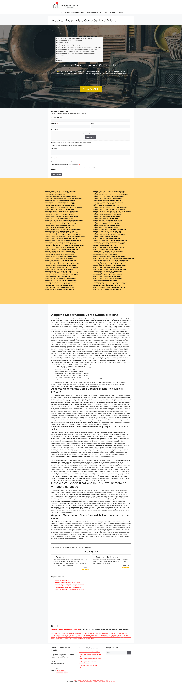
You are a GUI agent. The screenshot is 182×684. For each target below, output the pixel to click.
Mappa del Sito (104, 680)
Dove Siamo (113, 12)
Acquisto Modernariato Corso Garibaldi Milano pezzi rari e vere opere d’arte (77, 49)
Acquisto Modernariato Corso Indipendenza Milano (69, 584)
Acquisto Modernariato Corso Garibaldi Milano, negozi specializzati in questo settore (79, 47)
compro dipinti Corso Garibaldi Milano (83, 638)
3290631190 (60, 670)
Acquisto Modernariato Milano (63, 580)
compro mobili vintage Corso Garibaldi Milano (99, 635)
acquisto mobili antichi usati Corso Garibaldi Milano (70, 635)
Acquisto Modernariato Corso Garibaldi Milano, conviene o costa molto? (76, 53)
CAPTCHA (54, 170)
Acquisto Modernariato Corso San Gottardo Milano (69, 589)
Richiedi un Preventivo (63, 42)
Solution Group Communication (102, 681)
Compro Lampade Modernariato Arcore (90, 658)
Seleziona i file (90, 137)
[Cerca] (129, 653)
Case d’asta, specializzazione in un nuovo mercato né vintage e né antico (76, 51)
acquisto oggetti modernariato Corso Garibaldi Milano (66, 633)
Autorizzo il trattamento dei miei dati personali (64, 161)
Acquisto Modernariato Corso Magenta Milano (68, 587)
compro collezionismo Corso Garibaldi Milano (95, 633)
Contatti (121, 12)
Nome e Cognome (57, 117)
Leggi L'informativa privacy (81, 680)
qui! (79, 164)
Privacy (54, 158)
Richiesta (54, 148)
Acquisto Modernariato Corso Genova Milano (67, 582)
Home (60, 12)
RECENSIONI (60, 55)
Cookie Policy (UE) (94, 680)
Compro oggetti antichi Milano (94, 12)
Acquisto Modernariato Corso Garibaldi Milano (69, 40)
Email (93, 123)
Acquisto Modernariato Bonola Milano (89, 652)
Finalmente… (60, 57)
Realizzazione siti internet (86, 681)
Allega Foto (54, 129)
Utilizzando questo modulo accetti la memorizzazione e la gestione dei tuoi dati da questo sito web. (78, 167)
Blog (106, 12)
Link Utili (59, 60)
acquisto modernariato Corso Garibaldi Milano (69, 637)
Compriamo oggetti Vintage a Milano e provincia (65, 629)
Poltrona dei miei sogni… (63, 58)
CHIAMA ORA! (91, 89)
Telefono (54, 123)
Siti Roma (113, 681)
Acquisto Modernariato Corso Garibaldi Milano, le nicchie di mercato (75, 46)
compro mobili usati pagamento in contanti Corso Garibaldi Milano (101, 637)
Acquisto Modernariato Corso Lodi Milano (66, 586)
